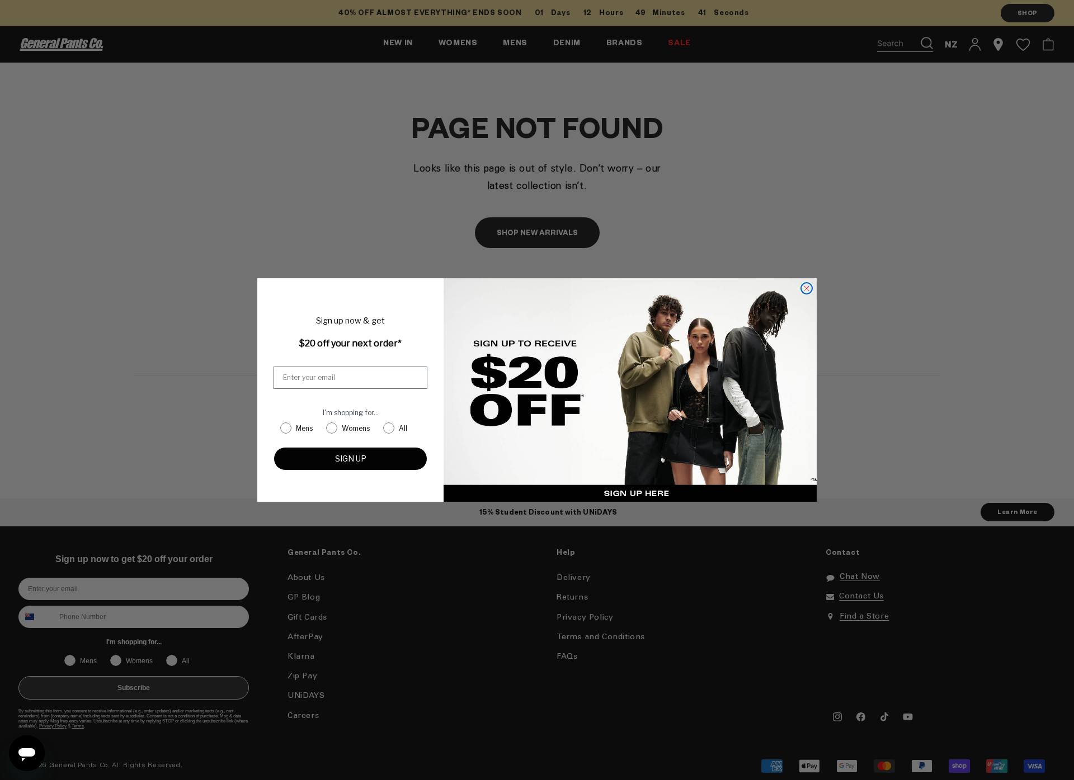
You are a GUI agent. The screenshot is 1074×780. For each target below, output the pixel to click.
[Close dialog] (806, 288)
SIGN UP (350, 458)
